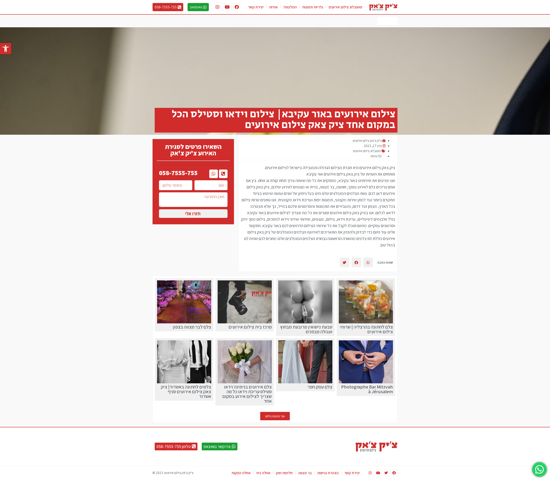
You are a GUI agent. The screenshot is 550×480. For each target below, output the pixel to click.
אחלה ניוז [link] (263, 472)
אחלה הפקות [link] (241, 472)
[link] (5, 48)
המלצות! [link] (290, 7)
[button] (368, 262)
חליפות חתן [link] (284, 472)
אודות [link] (273, 7)
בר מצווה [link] (305, 472)
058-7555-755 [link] (178, 172)
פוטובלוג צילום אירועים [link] (345, 7)
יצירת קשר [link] (256, 7)
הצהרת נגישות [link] (328, 472)
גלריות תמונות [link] (312, 7)
